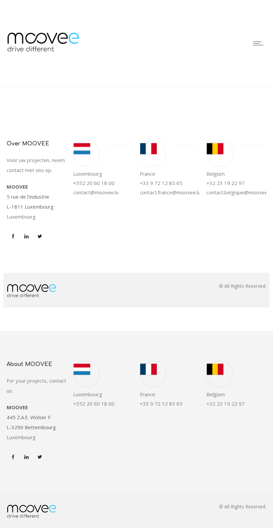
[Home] (43, 78)
